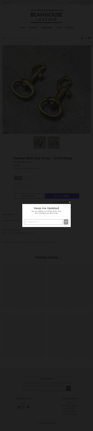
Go (66, 222)
